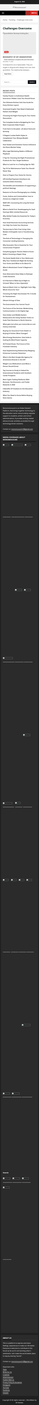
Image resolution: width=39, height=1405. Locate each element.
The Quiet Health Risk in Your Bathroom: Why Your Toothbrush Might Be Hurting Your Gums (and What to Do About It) (18, 260)
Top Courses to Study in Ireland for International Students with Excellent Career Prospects (17, 373)
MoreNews (30, 1400)
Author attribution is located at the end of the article (19, 59)
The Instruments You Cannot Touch (16, 304)
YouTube (6, 1388)
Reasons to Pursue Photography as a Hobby (19, 192)
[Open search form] (23, 13)
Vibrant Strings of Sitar (11, 300)
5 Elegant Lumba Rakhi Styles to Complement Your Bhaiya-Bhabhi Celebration (15, 138)
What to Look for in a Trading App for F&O (19, 164)
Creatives (6, 1375)
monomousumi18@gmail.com (22, 429)
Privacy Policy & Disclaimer (12, 1382)
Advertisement (8, 1377)
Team (5, 1369)
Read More (8, 74)
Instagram (6, 1385)
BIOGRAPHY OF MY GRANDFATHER (19, 43)
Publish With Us (8, 1380)
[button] (3, 13)
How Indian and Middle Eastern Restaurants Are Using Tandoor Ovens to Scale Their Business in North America (18, 317)
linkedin (6, 1393)
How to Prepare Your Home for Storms (17, 175)
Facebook (6, 1390)
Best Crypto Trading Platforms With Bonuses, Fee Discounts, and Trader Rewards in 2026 (16, 382)
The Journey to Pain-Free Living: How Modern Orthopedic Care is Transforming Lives (18, 231)
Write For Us (7, 1372)
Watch (34, 13)
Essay (6, 52)
